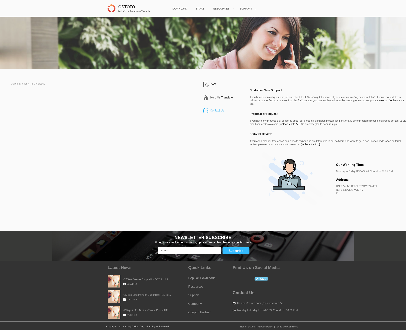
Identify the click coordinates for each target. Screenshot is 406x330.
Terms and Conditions (286, 326)
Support (26, 83)
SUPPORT (246, 8)
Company (195, 303)
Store (252, 326)
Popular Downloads (201, 278)
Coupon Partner (199, 312)
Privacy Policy (265, 326)
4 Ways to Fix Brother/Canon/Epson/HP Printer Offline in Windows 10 (147, 312)
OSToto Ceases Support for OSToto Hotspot (147, 281)
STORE (200, 8)
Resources (195, 286)
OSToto (15, 83)
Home (243, 326)
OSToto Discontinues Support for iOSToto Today (147, 297)
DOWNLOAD (179, 8)
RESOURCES (221, 8)
